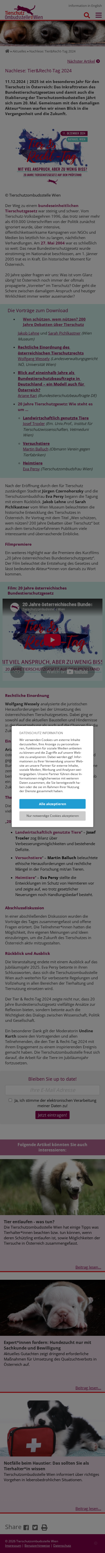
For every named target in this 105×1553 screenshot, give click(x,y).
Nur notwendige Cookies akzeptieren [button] (53, 816)
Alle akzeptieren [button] (52, 804)
